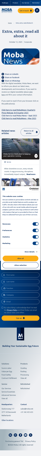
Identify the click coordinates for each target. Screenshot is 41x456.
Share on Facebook (12, 77)
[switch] (36, 230)
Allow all (20, 258)
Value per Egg (7, 371)
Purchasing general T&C (14, 441)
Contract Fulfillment (9, 378)
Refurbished (25, 388)
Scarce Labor (6, 368)
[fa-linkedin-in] (10, 435)
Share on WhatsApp (12, 81)
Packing (23, 371)
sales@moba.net (26, 409)
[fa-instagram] (15, 435)
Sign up (19, 318)
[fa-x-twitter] (30, 435)
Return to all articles (28, 132)
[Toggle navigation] (37, 10)
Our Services (25, 3)
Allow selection (20, 265)
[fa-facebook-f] (20, 435)
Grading (23, 368)
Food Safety (6, 375)
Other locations (7, 420)
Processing (24, 375)
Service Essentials (8, 392)
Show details (30, 252)
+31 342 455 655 (26, 412)
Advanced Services (9, 395)
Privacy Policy (12, 310)
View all (23, 378)
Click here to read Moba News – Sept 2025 (19, 116)
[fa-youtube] (25, 435)
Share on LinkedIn (11, 74)
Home (10, 23)
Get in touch (24, 11)
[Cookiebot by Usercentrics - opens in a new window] (29, 189)
